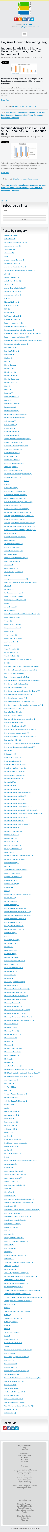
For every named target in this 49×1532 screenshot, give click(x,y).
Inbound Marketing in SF (14, 821)
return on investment (12, 1154)
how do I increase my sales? (15, 673)
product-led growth (11, 1111)
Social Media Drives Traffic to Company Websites (22, 1210)
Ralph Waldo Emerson (13, 1140)
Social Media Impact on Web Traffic (17, 1217)
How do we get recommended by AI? (18, 694)
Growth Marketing (11, 656)
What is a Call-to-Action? (13, 1381)
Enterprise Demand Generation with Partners (20, 582)
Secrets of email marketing (14, 1185)
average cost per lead (37, 112)
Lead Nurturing (10, 933)
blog (7, 361)
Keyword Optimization (13, 877)
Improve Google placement (14, 775)
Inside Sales (9, 852)
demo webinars (10, 533)
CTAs (7, 484)
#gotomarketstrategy (12, 246)
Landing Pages (10, 901)
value (7, 1329)
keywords (8, 887)
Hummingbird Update (12, 761)
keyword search (10, 880)
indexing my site (11, 842)
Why (24, 1448)
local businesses (11, 950)
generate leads (10, 607)
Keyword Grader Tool (12, 873)
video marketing (11, 1339)
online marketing (11, 1097)
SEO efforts (9, 1192)
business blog (10, 407)
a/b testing (9, 253)
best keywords (10, 347)
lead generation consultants (17, 112)
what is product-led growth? (15, 1392)
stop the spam (10, 1248)
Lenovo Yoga (10, 943)
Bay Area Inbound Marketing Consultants (19, 330)
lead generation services (13, 926)
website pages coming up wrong (16, 1371)
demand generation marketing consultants (19, 526)
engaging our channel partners (16, 579)
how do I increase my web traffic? (16, 677)
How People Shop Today (14, 708)
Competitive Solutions (13, 449)
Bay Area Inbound (12, 319)
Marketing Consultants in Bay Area (17, 1010)
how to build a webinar (13, 712)
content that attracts (12, 460)
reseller (8, 1150)
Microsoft (8, 1045)
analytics (8, 284)
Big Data (8, 358)
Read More (5, 100)
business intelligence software (15, 414)
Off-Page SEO (10, 1087)
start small (9, 1234)
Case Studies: (27, 1516)
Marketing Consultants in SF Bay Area (18, 1017)
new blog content (11, 1080)
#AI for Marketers (11, 235)
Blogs (7, 386)
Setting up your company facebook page (19, 1203)
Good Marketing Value (13, 617)
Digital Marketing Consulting (15, 537)
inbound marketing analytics (15, 796)
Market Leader (10, 971)
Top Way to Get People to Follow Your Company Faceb (24, 1297)
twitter (7, 1315)
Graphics (8, 645)
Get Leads (24, 1459)
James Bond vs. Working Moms (16, 870)
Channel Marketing (24, 1508)
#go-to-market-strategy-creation (16, 242)
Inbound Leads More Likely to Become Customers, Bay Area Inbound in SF (21, 51)
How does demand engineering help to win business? (23, 705)
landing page (10, 898)
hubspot (8, 750)
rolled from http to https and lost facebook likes (21, 1160)
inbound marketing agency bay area (17, 793)
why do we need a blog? (13, 1399)
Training (24, 1512)
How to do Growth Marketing (15, 726)
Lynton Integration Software (14, 961)
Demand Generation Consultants (16, 509)
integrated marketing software (15, 859)
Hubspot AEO (10, 754)
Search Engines (11, 1182)
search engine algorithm (13, 1171)
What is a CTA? (10, 1385)
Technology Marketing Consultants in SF (19, 1262)
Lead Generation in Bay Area (15, 919)
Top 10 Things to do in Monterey (16, 1273)
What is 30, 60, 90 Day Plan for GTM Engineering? (22, 1378)
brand (7, 390)
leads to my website (12, 940)
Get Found (24, 1457)
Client (19, 1516)
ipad (7, 866)
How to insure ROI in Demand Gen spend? (20, 736)
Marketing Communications (24, 1510)
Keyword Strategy (11, 884)
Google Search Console (13, 638)
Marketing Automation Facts (15, 992)
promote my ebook (11, 1115)
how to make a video (12, 740)
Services (24, 1466)
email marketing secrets (13, 572)
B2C (7, 309)
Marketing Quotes (11, 1031)
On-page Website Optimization (16, 1094)
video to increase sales (13, 1343)
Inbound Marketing (12, 789)
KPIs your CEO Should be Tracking (17, 894)
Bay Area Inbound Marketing (15, 326)
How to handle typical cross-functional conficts (21, 729)
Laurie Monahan (14, 57)
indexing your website (13, 849)
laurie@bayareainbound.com (27, 27)
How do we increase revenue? (16, 698)
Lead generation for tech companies (17, 915)
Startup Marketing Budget (14, 1238)
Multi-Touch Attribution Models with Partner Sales (22, 1073)
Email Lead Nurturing (12, 561)
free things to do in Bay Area (15, 600)
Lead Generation (36, 115)
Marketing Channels (12, 1003)
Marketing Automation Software (16, 999)
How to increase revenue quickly (16, 733)
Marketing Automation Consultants (17, 989)
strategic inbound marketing (15, 1255)
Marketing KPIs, (10, 1027)
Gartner (8, 603)
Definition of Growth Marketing (15, 495)
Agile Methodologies (12, 281)
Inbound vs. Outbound (10, 118)
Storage (8, 1252)
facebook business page (13, 593)
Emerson (8, 575)
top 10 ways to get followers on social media (20, 1276)
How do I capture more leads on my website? (20, 670)
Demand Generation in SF (14, 519)
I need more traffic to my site (15, 768)
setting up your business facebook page (19, 1199)
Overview (24, 1450)
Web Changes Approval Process (16, 1357)
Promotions (9, 1118)
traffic (7, 1308)
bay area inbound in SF (13, 323)
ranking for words (11, 1146)
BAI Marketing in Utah (12, 316)
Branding (8, 393)
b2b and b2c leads (11, 302)
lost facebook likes (11, 957)
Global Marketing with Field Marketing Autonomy (22, 614)
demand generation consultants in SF (18, 512)
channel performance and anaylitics (17, 439)
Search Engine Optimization (15, 1174)
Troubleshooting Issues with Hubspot (18, 1311)
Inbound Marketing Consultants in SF (18, 807)
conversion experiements (14, 463)
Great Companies (11, 649)
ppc (6, 1108)
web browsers (10, 1353)
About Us (24, 1520)
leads (7, 936)
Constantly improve (12, 453)
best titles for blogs (11, 351)
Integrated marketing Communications (18, 856)
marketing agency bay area (14, 982)
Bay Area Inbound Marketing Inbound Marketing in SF (23, 341)
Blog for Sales (10, 365)
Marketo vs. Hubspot (12, 1034)
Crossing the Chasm (12, 477)
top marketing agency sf (13, 1287)
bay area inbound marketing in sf (16, 337)
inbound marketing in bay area (16, 817)
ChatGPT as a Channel (13, 442)
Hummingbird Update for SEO (15, 765)
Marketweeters (10, 1038)
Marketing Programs (24, 1504)
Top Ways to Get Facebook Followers (18, 1301)
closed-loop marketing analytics (16, 446)
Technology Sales (11, 1266)
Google (8, 621)
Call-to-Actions (10, 425)
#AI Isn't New (9, 239)
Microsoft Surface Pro (12, 1052)
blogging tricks (10, 383)
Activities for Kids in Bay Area (15, 267)
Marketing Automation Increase (16, 996)
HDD (7, 663)
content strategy (10, 456)
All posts (4, 201)
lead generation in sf (12, 922)
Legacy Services (24, 1500)
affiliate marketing (11, 277)
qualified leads (10, 1125)
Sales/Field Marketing (24, 1506)
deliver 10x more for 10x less (15, 498)
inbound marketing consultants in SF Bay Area (21, 810)
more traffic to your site (13, 1066)
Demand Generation (12, 505)
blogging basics (10, 375)
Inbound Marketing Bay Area (15, 799)
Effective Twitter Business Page (16, 558)
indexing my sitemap (12, 845)
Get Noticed (24, 1453)
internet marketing (11, 863)
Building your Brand (12, 404)
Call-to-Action (10, 421)
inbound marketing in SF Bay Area (17, 824)
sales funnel (9, 1168)
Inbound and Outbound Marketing (24, 1470)
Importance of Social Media (14, 771)
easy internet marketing (13, 551)
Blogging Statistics (11, 379)
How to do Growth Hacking (14, 722)
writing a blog (10, 1413)
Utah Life (8, 1325)
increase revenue (11, 835)
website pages (10, 1367)
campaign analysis (11, 432)
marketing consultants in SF (15, 1013)
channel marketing (11, 435)
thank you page (10, 1269)
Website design (10, 1364)
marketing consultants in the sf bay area (19, 1020)
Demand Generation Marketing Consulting (20, 530)
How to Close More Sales (14, 715)
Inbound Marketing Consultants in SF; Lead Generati (23, 814)
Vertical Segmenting (12, 1332)
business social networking (14, 418)
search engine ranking (13, 1178)
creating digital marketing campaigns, (18, 474)
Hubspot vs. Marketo (12, 757)
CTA (6, 481)
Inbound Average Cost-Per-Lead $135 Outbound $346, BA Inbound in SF (23, 131)
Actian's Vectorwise (12, 263)
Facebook (8, 589)
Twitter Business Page (13, 1318)
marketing (8, 978)
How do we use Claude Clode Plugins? (19, 701)
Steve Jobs (9, 1245)
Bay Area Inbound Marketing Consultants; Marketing (23, 333)
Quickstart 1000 (10, 1129)
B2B (7, 298)
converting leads (11, 467)
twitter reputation (11, 1322)
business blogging (11, 411)
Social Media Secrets (12, 1224)
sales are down (10, 1164)
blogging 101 (10, 372)
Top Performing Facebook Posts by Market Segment (23, 1290)
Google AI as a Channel (13, 624)
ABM (7, 256)
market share (10, 975)
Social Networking (11, 1227)
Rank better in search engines (15, 1143)
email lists (8, 565)
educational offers (11, 554)
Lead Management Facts (14, 929)
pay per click (9, 1104)
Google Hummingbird (12, 628)
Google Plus (9, 631)
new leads (9, 1083)
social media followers (13, 1213)
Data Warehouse (11, 488)
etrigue (7, 586)
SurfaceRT (9, 1259)
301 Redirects (10, 249)
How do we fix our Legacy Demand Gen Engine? (22, 691)
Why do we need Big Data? (14, 1402)
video (7, 1336)
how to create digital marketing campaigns (19, 719)
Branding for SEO (11, 397)
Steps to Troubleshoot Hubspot (16, 1241)
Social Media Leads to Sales (15, 1220)
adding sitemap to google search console (19, 270)
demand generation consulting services (19, 516)
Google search (10, 635)
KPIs (7, 891)
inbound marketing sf (12, 828)
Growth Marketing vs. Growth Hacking (18, 659)
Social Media (10, 1206)
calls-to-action (10, 428)
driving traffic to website (13, 544)
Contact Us (24, 1518)
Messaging (9, 1041)
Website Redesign (11, 1374)
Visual (7, 1346)
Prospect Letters (11, 1122)
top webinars (9, 1304)
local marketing (10, 954)
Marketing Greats (11, 1024)
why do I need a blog (12, 1395)
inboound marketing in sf (13, 779)
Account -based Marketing (14, 260)
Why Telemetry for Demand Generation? (19, 1406)
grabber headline (11, 642)
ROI (6, 1157)
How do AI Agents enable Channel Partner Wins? (22, 666)
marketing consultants (13, 1006)
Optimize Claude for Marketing (15, 1101)
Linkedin (8, 947)
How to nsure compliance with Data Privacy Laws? (22, 743)
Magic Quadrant (11, 964)
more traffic (9, 1062)
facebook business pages (14, 596)
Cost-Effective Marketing (13, 470)
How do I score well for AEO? (15, 687)
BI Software (9, 355)
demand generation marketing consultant (19, 523)
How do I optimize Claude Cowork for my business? (23, 680)
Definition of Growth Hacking (15, 491)
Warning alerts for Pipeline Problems (18, 1350)
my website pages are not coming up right (19, 1076)
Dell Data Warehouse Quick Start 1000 (18, 502)
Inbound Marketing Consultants (16, 803)
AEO (7, 274)
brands (7, 400)
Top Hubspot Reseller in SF (14, 1280)
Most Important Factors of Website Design (19, 1069)
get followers (9, 610)
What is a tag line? (11, 1388)
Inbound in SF (10, 782)
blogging (9, 369)
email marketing (11, 568)
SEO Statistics (10, 1196)
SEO (7, 1189)
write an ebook (10, 1409)
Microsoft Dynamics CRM (14, 1048)
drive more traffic (11, 540)
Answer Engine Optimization (15, 288)
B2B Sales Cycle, (11, 305)
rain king (8, 1136)
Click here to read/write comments (24, 106)
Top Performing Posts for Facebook (17, 1294)
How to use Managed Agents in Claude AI (19, 747)
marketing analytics (12, 985)
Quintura (8, 1132)
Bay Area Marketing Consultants (16, 344)
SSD (7, 1231)
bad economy (10, 312)
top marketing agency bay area (16, 1283)
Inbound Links (10, 785)
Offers (7, 1090)
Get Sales (24, 1461)
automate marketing (12, 291)
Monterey (8, 1059)
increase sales (10, 838)
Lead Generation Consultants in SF (15, 115)
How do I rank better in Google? (16, 684)
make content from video (13, 968)
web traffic (9, 1360)
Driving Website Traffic (13, 547)
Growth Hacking (11, 652)
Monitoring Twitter (11, 1055)
